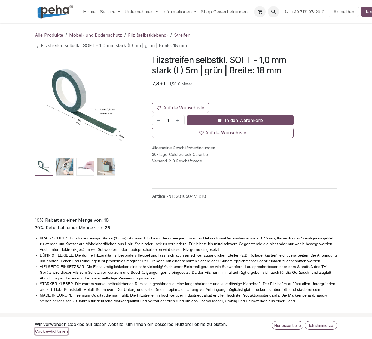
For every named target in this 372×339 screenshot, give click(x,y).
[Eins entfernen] (157, 120)
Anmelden (343, 11)
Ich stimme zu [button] (321, 325)
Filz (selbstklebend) (148, 35)
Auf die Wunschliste (183, 107)
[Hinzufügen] (178, 120)
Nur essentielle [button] (287, 325)
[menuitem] (89, 11)
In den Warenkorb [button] (243, 120)
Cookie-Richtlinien (51, 331)
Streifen (182, 35)
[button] (273, 11)
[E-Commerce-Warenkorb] (260, 11)
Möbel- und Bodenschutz (95, 35)
